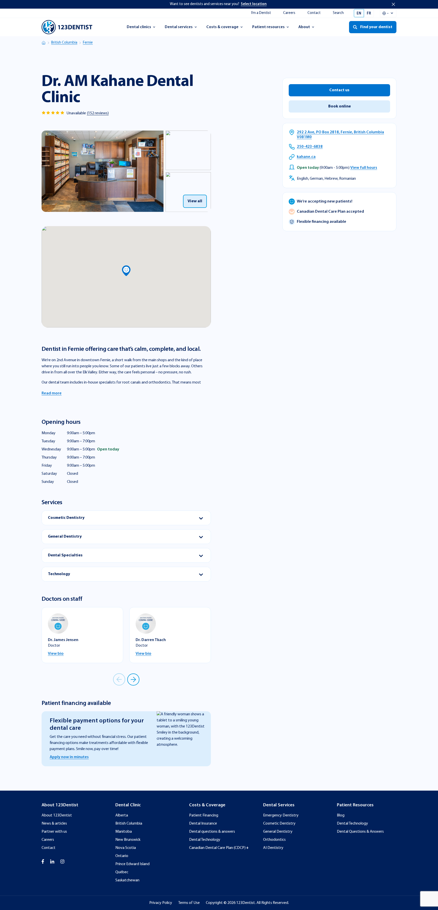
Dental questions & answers (212, 832)
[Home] (44, 43)
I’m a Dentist (261, 13)
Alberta (121, 815)
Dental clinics (138, 28)
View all (195, 201)
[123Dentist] (67, 27)
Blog (340, 815)
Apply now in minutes (69, 757)
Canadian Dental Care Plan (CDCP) (217, 848)
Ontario (121, 856)
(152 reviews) (98, 113)
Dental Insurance (203, 824)
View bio (56, 654)
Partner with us (54, 832)
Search (338, 13)
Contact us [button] (339, 90)
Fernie (88, 43)
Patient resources (268, 28)
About (308, 28)
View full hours (363, 168)
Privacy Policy (160, 903)
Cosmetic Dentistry (279, 824)
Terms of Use (189, 903)
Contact (314, 13)
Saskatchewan (127, 880)
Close (393, 4)
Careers (289, 13)
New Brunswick (127, 840)
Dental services (179, 28)
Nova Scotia (125, 848)
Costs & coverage (222, 28)
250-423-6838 (310, 147)
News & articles (54, 824)
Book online (339, 106)
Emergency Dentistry (281, 815)
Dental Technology (204, 840)
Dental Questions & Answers (360, 832)
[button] (126, 271)
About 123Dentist (57, 815)
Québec (121, 872)
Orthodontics (274, 840)
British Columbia (64, 43)
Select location (254, 4)
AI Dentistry (273, 848)
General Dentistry (278, 832)
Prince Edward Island (132, 864)
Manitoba (123, 832)
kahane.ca (306, 157)
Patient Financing (203, 815)
